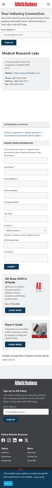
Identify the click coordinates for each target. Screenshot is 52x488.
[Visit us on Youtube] (20, 440)
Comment (8, 252)
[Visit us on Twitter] (26, 440)
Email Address (8, 30)
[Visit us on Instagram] (9, 440)
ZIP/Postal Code (11, 240)
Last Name (9, 167)
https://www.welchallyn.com (27, 73)
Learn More (15, 310)
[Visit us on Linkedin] (15, 440)
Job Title (8, 214)
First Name (9, 155)
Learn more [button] (39, 477)
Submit (11, 266)
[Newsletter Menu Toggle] (48, 4)
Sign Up (9, 42)
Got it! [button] (8, 483)
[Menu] (3, 4)
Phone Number (11, 190)
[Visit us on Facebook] (3, 440)
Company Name (11, 202)
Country (8, 225)
